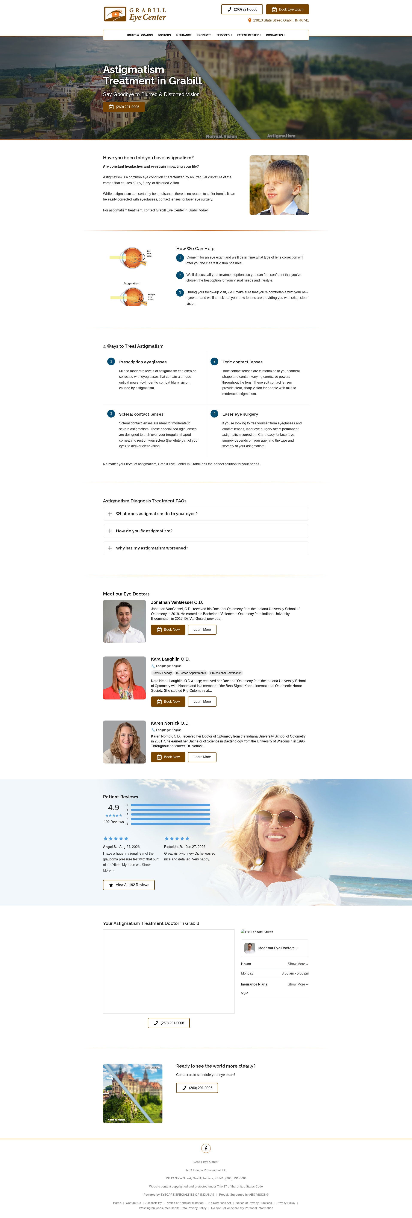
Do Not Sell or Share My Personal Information (242, 1208)
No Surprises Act (219, 1202)
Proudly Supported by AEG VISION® (243, 1194)
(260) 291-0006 (236, 1178)
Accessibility (153, 1202)
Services (223, 35)
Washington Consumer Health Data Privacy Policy (172, 1208)
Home (117, 1202)
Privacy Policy (286, 1202)
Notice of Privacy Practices (254, 1202)
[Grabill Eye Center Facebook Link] (206, 1148)
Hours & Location (140, 35)
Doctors (164, 35)
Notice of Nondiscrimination (185, 1202)
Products (204, 35)
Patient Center (248, 35)
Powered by (179, 1194)
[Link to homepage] (146, 14)
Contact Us (274, 35)
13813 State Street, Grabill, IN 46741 (280, 20)
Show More (296, 964)
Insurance (184, 35)
